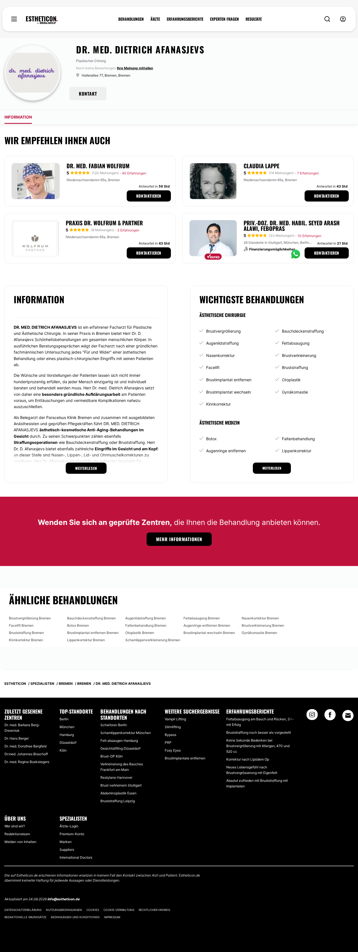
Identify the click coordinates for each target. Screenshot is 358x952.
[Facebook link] (330, 716)
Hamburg (67, 735)
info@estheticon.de (64, 899)
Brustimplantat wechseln (228, 392)
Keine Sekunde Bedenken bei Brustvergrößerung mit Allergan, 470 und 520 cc (257, 746)
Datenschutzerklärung (22, 909)
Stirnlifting (173, 727)
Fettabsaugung (296, 343)
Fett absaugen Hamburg (119, 740)
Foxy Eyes (173, 750)
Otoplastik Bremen (139, 633)
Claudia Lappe (261, 166)
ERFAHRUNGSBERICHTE (185, 19)
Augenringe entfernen (226, 450)
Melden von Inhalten (20, 842)
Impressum (112, 917)
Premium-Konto (72, 834)
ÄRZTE (155, 19)
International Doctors (76, 857)
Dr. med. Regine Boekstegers (26, 762)
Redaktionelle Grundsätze (25, 917)
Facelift (213, 367)
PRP (168, 742)
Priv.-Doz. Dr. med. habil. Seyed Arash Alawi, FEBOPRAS (292, 226)
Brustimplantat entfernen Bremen (93, 633)
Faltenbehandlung (298, 438)
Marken (66, 842)
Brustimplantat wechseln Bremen (209, 633)
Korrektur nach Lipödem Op (247, 759)
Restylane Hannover (116, 777)
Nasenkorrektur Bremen (260, 618)
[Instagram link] (312, 716)
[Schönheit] (42, 20)
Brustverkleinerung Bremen (263, 625)
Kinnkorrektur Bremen (26, 640)
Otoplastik (291, 379)
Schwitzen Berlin (113, 725)
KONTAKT (88, 93)
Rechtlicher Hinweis (154, 909)
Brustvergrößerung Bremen (30, 618)
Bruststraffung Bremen (26, 633)
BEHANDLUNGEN (131, 19)
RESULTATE (254, 19)
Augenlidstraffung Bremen (145, 618)
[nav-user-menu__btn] (343, 19)
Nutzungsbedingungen (64, 909)
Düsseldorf (68, 742)
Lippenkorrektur (296, 450)
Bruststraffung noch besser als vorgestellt (258, 732)
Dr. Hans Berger (16, 738)
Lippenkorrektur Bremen (86, 640)
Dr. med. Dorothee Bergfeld (25, 746)
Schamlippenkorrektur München (125, 733)
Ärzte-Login (69, 826)
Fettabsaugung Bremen (201, 618)
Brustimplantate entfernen (185, 758)
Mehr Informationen (179, 539)
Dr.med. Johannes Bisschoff (26, 754)
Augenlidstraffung (222, 343)
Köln (63, 750)
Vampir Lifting (175, 719)
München (67, 727)
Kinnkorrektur (218, 404)
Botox (211, 438)
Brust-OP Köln (111, 756)
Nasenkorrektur (220, 355)
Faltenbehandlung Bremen (145, 625)
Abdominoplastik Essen (118, 793)
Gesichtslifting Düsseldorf (120, 748)
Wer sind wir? (14, 826)
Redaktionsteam (17, 834)
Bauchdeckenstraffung (303, 331)
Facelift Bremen (21, 625)
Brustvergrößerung (223, 331)
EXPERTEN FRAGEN (224, 19)
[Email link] (348, 715)
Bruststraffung (295, 367)
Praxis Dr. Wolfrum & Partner (104, 223)
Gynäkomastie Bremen (259, 633)
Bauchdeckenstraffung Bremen (91, 618)
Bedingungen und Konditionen (75, 917)
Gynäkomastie (295, 392)
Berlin (64, 719)
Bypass (170, 735)
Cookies (92, 909)
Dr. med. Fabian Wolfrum (98, 166)
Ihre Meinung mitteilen (135, 68)
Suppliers (67, 849)
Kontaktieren (148, 196)
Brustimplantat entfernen (228, 379)
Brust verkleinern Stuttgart (121, 785)
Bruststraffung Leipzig (117, 801)
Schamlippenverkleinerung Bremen (152, 640)
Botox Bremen (78, 625)
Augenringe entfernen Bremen (206, 625)
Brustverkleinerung (299, 355)
